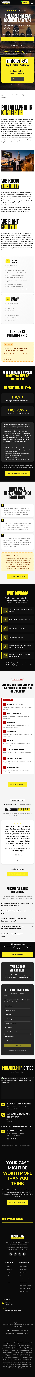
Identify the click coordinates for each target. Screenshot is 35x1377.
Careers (8, 1279)
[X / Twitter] (19, 1254)
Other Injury (8, 1040)
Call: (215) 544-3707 (18, 45)
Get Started (16, 79)
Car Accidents (23, 1269)
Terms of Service (10, 1333)
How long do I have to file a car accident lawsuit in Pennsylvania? (15, 904)
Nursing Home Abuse (10, 1023)
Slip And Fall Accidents (25, 1285)
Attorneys (9, 1269)
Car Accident (8, 1006)
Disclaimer (20, 1333)
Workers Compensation (11, 1032)
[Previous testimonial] (12, 860)
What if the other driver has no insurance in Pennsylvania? (12, 927)
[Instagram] (11, 1254)
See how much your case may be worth (17, 473)
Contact (9, 1282)
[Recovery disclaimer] (30, 52)
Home (8, 1266)
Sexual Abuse (8, 1027)
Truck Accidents (24, 1272)
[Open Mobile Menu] (32, 2)
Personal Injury (23, 1266)
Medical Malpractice (10, 1019)
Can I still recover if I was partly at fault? (13, 935)
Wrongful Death (9, 1036)
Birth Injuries (8, 1014)
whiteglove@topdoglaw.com (13, 1310)
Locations (6, 95)
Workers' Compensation (26, 1288)
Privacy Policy (24, 1330)
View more (7, 359)
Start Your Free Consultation (17, 576)
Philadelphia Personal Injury (18, 95)
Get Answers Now (17, 954)
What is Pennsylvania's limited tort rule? (13, 912)
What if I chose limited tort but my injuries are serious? (13, 920)
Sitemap (26, 1333)
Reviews (9, 1275)
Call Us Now (26, 3)
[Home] (2, 95)
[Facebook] (15, 1254)
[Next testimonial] (23, 860)
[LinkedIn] (24, 1254)
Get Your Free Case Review (17, 39)
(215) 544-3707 (12, 1117)
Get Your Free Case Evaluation (17, 874)
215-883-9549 (11, 1139)
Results (8, 1272)
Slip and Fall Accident (10, 1010)
